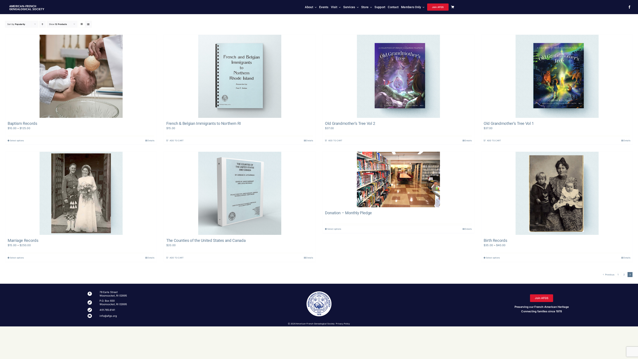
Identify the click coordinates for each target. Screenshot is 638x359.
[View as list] (88, 24)
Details (151, 140)
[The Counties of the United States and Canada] (240, 193)
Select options (17, 140)
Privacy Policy (343, 323)
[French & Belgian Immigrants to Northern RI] (240, 76)
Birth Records (495, 240)
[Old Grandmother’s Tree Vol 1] (557, 76)
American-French (22, 6)
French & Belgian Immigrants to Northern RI (203, 123)
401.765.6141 (107, 309)
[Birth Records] (557, 193)
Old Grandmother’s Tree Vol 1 (509, 123)
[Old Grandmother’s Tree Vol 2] (398, 76)
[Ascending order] (42, 24)
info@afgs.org (108, 315)
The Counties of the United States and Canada (206, 240)
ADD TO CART (177, 140)
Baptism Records (22, 123)
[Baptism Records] (81, 76)
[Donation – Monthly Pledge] (398, 179)
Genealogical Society (26, 9)
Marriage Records (23, 240)
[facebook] (629, 7)
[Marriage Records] (81, 193)
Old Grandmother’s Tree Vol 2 (350, 123)
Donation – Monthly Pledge (348, 213)
